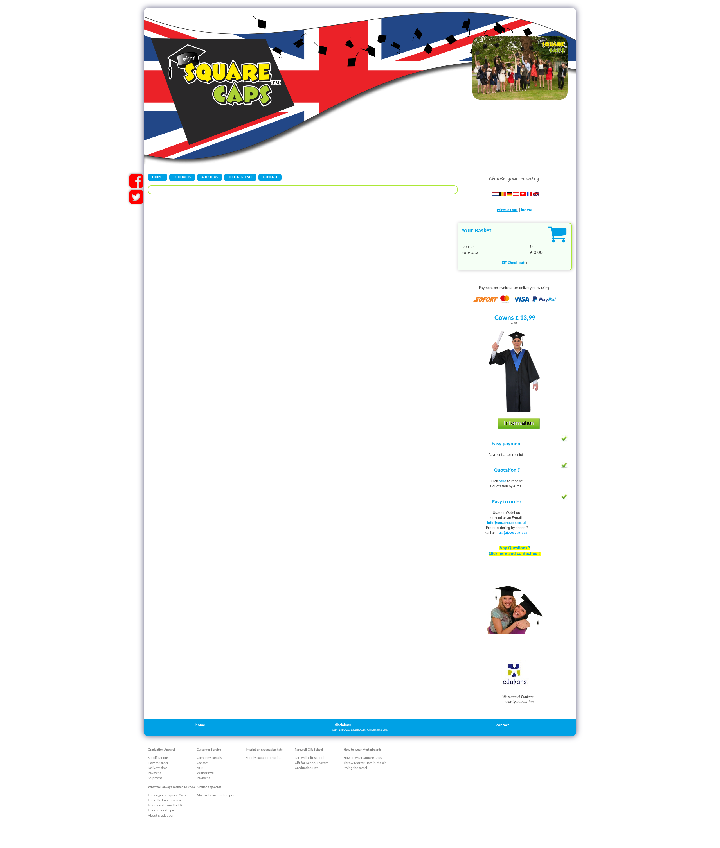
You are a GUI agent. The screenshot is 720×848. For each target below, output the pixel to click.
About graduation (161, 815)
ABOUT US (209, 177)
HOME (157, 177)
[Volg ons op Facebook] (136, 186)
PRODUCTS (182, 177)
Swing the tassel (355, 768)
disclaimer (343, 725)
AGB (200, 768)
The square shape (161, 810)
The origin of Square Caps (167, 795)
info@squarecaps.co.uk (507, 523)
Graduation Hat (306, 768)
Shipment (155, 778)
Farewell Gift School (309, 758)
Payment (154, 773)
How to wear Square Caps (363, 758)
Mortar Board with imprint (217, 795)
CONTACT (270, 177)
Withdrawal (205, 773)
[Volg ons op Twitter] (136, 202)
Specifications (158, 758)
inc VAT (527, 210)
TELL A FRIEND (240, 177)
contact (502, 725)
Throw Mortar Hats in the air (365, 763)
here (503, 481)
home (200, 725)
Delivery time (157, 768)
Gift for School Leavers (311, 763)
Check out (516, 263)
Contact (202, 763)
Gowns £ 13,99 (514, 318)
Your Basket (477, 231)
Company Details (209, 758)
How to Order (158, 763)
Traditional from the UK (165, 805)
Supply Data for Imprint (263, 758)
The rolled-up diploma (164, 800)
